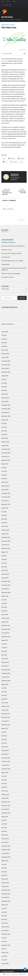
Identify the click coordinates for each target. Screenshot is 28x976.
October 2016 (5, 765)
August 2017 (4, 728)
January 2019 (5, 666)
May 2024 (4, 431)
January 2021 (5, 577)
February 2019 (5, 662)
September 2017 (5, 724)
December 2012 (5, 934)
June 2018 (4, 691)
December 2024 (5, 405)
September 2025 (5, 372)
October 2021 (5, 544)
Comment (21, 220)
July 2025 (4, 379)
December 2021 (5, 537)
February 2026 (5, 353)
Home (2, 1)
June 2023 (4, 471)
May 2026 (4, 342)
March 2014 (4, 879)
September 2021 (5, 548)
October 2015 (5, 809)
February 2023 (5, 486)
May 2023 (4, 475)
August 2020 (4, 596)
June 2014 (4, 868)
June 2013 (4, 912)
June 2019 (4, 647)
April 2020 (4, 611)
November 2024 (5, 408)
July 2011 (4, 948)
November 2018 (5, 673)
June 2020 (4, 603)
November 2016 (5, 761)
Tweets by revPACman (7, 324)
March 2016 (4, 791)
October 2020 (5, 588)
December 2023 (5, 449)
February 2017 (5, 750)
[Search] (10, 4)
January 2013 (5, 930)
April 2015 (4, 831)
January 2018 (5, 710)
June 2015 (4, 824)
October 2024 (5, 412)
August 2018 (4, 684)
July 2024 (4, 423)
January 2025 (5, 401)
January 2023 (5, 489)
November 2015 (5, 805)
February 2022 (5, 530)
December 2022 (5, 493)
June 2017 (4, 735)
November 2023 (5, 453)
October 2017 (5, 721)
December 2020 (5, 581)
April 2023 (4, 478)
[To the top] (25, 969)
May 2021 (4, 563)
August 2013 (4, 904)
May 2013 (4, 915)
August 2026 (4, 331)
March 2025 (4, 394)
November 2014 (5, 849)
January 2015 (5, 842)
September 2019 (5, 636)
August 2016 (4, 772)
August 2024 (4, 419)
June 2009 (4, 960)
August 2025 (4, 375)
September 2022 (5, 504)
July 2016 (4, 776)
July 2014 (4, 864)
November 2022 (5, 497)
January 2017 (5, 754)
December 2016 (5, 757)
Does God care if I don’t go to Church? (11, 253)
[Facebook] (2, 4)
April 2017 (4, 743)
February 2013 (5, 926)
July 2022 (4, 511)
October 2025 (5, 368)
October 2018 (5, 677)
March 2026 (4, 350)
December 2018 (5, 669)
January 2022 (5, 533)
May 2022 (4, 519)
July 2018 (4, 688)
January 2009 (5, 963)
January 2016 (5, 798)
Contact (14, 1)
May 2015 (4, 827)
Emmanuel (4, 61)
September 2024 (5, 416)
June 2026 (4, 339)
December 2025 (5, 361)
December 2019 (5, 625)
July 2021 (4, 555)
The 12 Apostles (5, 257)
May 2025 (4, 386)
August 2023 (4, 464)
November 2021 (5, 541)
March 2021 (4, 570)
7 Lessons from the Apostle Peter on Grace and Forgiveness (13, 268)
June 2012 (4, 941)
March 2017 (4, 746)
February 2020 (5, 618)
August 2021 (4, 552)
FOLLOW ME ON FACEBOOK (9, 307)
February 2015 (5, 838)
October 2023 (5, 456)
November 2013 (5, 893)
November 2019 (5, 629)
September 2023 (5, 460)
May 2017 (4, 739)
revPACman (7, 17)
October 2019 (5, 633)
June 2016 (4, 779)
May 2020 (4, 607)
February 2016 (5, 794)
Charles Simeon (5, 264)
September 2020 (5, 592)
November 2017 (5, 717)
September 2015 (5, 813)
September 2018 (5, 680)
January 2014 (5, 886)
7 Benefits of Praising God (8, 242)
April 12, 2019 (8, 53)
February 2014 (5, 882)
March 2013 (4, 923)
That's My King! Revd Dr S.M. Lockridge (12, 260)
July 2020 (4, 599)
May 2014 (4, 871)
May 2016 (4, 783)
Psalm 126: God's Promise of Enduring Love (13, 246)
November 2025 (5, 364)
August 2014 (4, 860)
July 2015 (4, 820)
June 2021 (4, 559)
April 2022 (4, 522)
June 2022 (4, 515)
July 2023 (4, 467)
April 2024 (4, 434)
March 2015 (4, 835)
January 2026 (5, 357)
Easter (12, 24)
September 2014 (5, 857)
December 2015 (5, 802)
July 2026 (4, 335)
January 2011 (5, 952)
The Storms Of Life (6, 249)
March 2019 (4, 658)
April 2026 (4, 346)
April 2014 (4, 875)
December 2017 (5, 713)
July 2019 (4, 644)
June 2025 (4, 383)
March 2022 (4, 526)
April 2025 (4, 390)
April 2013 (4, 919)
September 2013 (5, 901)
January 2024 (5, 445)
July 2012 (4, 937)
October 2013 (5, 897)
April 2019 (4, 655)
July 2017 (4, 732)
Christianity (5, 24)
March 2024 (4, 438)
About (8, 1)
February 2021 (5, 574)
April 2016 (4, 787)
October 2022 (5, 500)
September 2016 (5, 768)
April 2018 (4, 699)
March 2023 (4, 482)
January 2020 (5, 622)
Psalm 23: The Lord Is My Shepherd (10, 273)
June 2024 (4, 427)
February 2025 (5, 397)
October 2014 (5, 853)
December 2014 (5, 846)
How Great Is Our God (7, 277)
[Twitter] (6, 4)
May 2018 (4, 695)
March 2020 (4, 614)
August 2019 (4, 640)
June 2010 (4, 956)
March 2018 (4, 702)
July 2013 (4, 908)
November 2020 (5, 585)
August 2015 (4, 816)
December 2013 (5, 890)
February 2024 (5, 442)
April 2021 (4, 566)
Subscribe (22, 298)
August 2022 (4, 508)
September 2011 (5, 945)
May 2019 (4, 651)
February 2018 (5, 706)
